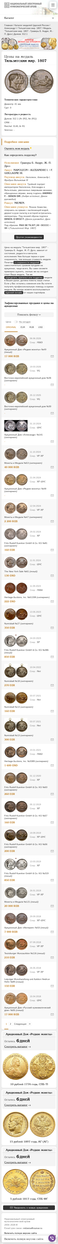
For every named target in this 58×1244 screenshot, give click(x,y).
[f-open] (52, 1238)
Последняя (30, 1024)
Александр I (10, 28)
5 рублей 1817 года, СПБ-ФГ (29, 1198)
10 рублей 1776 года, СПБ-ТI (29, 1084)
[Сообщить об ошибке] (52, 356)
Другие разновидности (29, 237)
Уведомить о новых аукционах (31, 1207)
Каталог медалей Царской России (32, 25)
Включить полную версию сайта (20, 1233)
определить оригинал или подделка (24, 277)
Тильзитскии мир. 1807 (29, 28)
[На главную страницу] (23, 5)
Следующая (20, 1024)
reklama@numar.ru (32, 1228)
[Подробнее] (16, 340)
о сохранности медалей (27, 262)
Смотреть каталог (16, 1046)
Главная (8, 25)
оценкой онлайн (13, 292)
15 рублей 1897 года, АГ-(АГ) (29, 1141)
